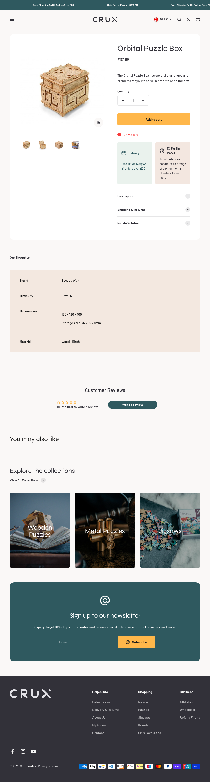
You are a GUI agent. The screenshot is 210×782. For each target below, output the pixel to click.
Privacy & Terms (48, 766)
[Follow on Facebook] (12, 751)
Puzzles (143, 710)
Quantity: (124, 91)
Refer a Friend (190, 717)
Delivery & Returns (105, 710)
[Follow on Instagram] (23, 751)
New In (143, 702)
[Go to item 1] (26, 145)
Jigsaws (144, 717)
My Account (100, 725)
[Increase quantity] (143, 100)
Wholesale (187, 710)
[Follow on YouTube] (33, 751)
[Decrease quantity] (123, 100)
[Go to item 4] (75, 145)
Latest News (101, 702)
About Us (98, 717)
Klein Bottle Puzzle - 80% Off (117, 4)
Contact (98, 733)
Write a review (132, 404)
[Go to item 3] (59, 145)
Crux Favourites (149, 733)
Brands (143, 725)
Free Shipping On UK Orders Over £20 (48, 4)
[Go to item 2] (42, 145)
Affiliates (186, 702)
